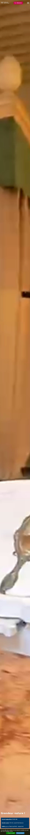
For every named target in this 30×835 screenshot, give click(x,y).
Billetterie (19, 3)
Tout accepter (11, 833)
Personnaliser (20, 833)
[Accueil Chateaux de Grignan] (5, 2)
